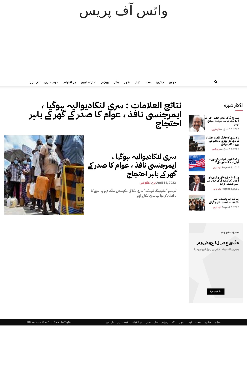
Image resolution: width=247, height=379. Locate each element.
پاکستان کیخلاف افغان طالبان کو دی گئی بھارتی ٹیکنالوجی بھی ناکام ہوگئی (222, 141)
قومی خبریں (51, 82)
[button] (215, 82)
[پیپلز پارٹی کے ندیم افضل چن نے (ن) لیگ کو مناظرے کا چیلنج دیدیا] (197, 123)
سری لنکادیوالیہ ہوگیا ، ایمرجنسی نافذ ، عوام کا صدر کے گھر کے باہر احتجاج (132, 165)
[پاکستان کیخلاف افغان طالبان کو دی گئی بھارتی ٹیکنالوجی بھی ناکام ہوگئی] (197, 143)
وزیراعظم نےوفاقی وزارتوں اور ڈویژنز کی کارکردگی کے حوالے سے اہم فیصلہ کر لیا (223, 180)
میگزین (160, 82)
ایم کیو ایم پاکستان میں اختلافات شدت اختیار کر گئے (224, 200)
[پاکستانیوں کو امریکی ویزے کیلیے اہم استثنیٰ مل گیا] (197, 163)
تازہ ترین (34, 82)
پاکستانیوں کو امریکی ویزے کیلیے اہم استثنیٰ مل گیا (224, 160)
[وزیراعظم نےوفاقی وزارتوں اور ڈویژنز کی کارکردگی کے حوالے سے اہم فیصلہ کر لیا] (197, 183)
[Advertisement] (123, 50)
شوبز (127, 82)
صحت (148, 82)
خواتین (172, 82)
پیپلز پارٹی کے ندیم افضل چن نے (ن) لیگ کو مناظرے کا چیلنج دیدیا (222, 121)
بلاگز (116, 82)
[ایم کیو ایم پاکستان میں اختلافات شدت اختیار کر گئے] (197, 203)
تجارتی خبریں (88, 82)
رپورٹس (105, 82)
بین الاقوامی (69, 82)
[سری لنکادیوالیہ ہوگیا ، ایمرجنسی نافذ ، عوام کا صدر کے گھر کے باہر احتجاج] (44, 175)
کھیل (137, 82)
